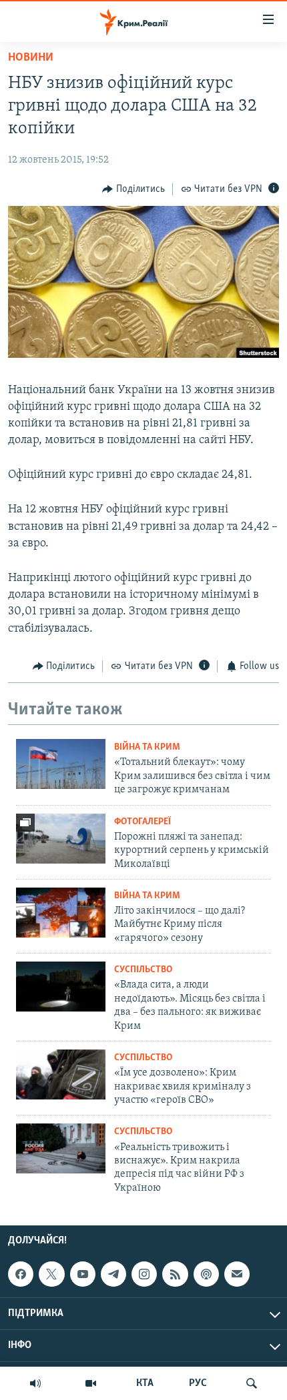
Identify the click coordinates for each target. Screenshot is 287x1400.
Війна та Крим (147, 747)
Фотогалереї (142, 822)
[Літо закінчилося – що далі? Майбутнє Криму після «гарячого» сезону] (60, 913)
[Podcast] (206, 1274)
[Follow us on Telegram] (113, 1274)
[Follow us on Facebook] (20, 1274)
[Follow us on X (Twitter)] (51, 1274)
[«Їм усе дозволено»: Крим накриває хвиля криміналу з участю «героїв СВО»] (60, 1074)
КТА (145, 1383)
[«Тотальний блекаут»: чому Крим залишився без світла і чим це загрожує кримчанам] (60, 764)
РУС (198, 1383)
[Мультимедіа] (91, 1383)
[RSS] (175, 1274)
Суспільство (143, 970)
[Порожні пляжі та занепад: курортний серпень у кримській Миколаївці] (60, 839)
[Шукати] (252, 1383)
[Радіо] (35, 1383)
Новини (30, 58)
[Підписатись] (237, 1274)
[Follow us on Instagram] (144, 1274)
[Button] (133, 189)
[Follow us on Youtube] (82, 1274)
